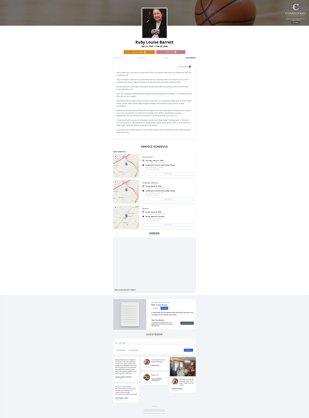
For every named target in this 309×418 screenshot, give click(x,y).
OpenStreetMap (156, 413)
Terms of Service (159, 411)
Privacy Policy (150, 411)
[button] (126, 164)
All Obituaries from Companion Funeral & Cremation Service (295, 19)
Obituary (117, 58)
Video (165, 58)
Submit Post (188, 350)
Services (142, 58)
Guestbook (191, 58)
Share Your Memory (187, 323)
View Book (155, 308)
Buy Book (164, 308)
